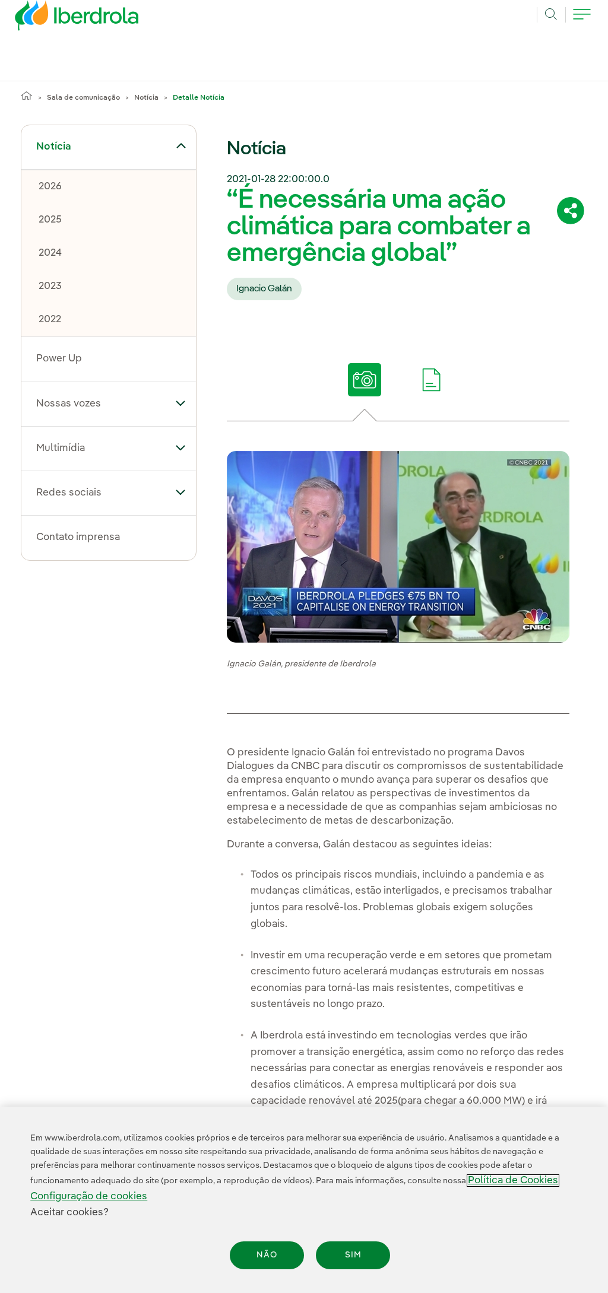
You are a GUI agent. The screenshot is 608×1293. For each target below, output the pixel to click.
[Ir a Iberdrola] (61, 19)
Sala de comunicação (83, 97)
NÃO (266, 1255)
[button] (181, 146)
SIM (353, 1255)
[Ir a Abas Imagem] (365, 379)
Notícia (146, 97)
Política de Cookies (513, 1181)
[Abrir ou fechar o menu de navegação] (582, 20)
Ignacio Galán (264, 289)
